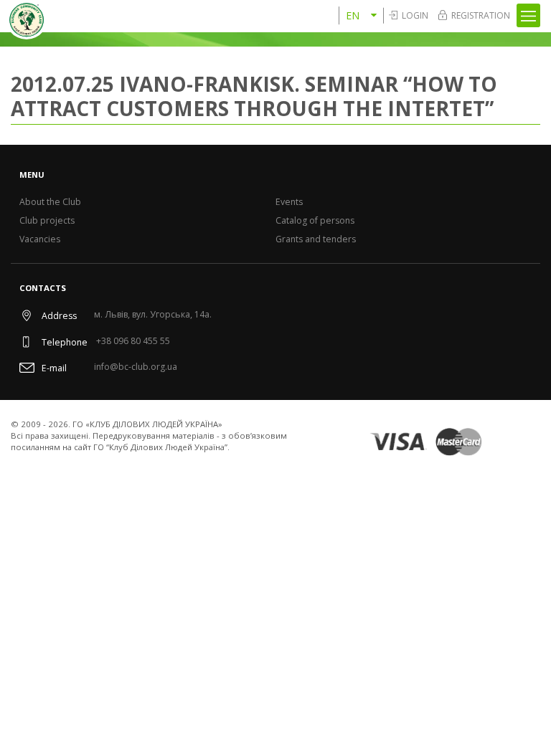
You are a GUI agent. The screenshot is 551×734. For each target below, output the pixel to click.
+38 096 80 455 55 (133, 341)
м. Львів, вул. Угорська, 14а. (153, 315)
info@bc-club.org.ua (135, 367)
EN (352, 15)
